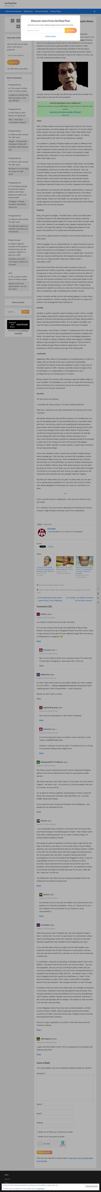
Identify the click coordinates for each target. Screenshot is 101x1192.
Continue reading (50, 36)
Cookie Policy (41, 1188)
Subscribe (70, 30)
